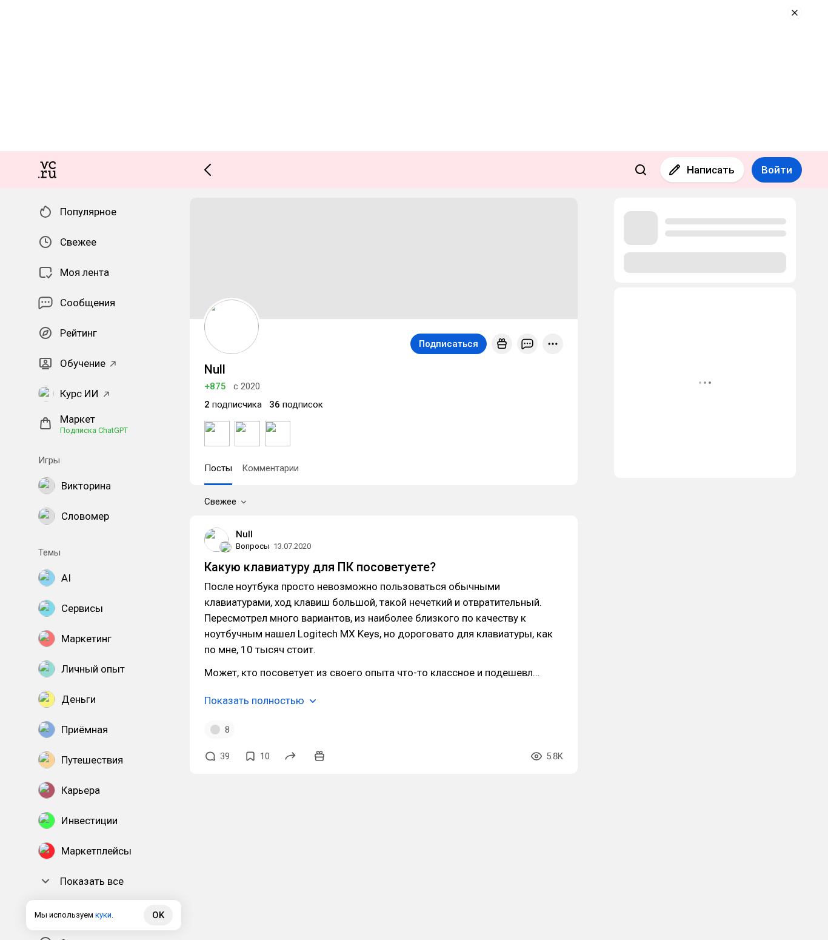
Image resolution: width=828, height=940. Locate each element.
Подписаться (448, 343)
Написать (711, 170)
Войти (776, 170)
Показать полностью (254, 700)
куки (103, 914)
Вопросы (253, 546)
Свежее (220, 501)
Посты (218, 468)
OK (158, 915)
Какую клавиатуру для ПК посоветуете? (320, 567)
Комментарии (270, 468)
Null (244, 534)
